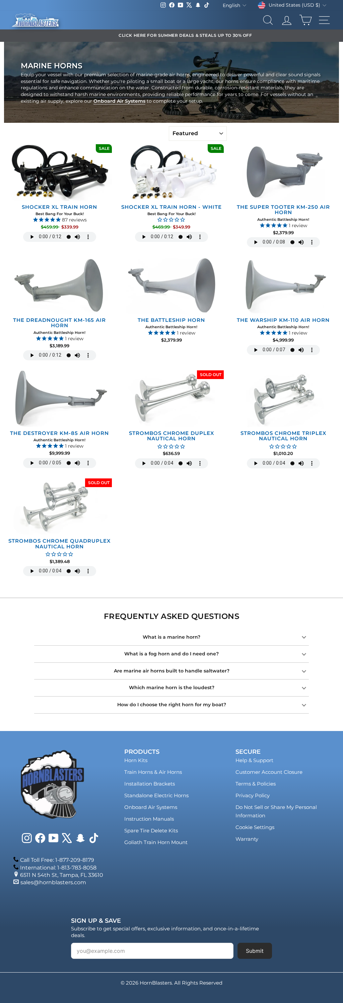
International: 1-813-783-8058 (58, 867)
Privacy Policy (252, 795)
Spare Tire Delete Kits (151, 830)
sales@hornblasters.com (53, 882)
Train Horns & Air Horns (153, 772)
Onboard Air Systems (119, 101)
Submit (255, 950)
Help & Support (254, 760)
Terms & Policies (255, 784)
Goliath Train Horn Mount (156, 842)
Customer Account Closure (268, 772)
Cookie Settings (254, 827)
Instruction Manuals (149, 819)
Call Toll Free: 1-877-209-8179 (57, 860)
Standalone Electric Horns (156, 795)
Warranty (246, 839)
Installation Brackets (149, 784)
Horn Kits (135, 760)
